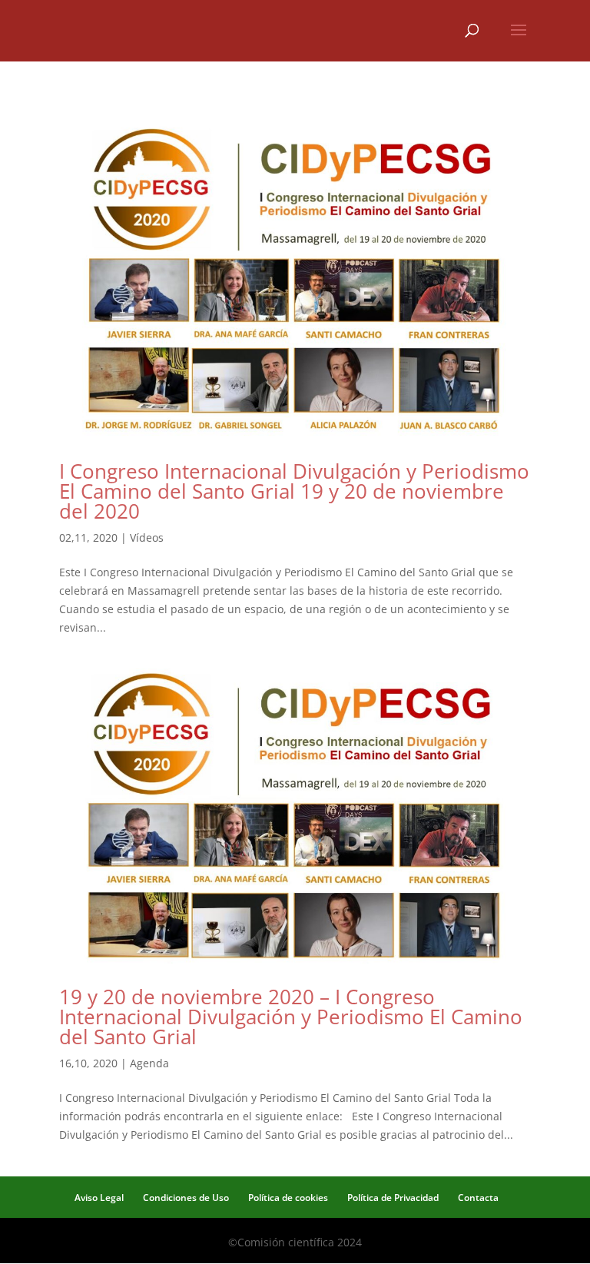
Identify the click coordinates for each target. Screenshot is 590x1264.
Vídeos (147, 537)
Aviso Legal (99, 1197)
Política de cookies (288, 1197)
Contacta (478, 1197)
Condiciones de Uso (186, 1197)
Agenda (149, 1063)
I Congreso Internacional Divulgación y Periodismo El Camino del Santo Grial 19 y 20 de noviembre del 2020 (294, 491)
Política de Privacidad (393, 1197)
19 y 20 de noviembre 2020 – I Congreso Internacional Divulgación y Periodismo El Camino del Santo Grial (290, 1016)
